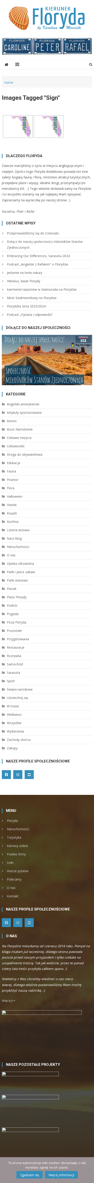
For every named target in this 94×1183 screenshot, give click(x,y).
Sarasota (13, 672)
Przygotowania (18, 639)
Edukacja (13, 463)
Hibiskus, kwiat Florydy (23, 281)
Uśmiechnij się (17, 698)
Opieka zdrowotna (20, 563)
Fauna (11, 471)
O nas (11, 555)
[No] (88, 1170)
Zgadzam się (29, 1175)
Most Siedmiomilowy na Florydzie (32, 298)
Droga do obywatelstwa (24, 454)
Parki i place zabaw (21, 572)
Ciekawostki (15, 446)
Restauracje (15, 647)
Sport (11, 681)
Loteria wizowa (18, 530)
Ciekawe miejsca (19, 438)
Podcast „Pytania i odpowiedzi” (30, 314)
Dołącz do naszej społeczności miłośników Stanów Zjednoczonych (45, 244)
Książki (12, 513)
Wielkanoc (14, 714)
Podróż (12, 605)
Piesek (11, 589)
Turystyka (14, 837)
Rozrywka (14, 656)
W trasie (13, 706)
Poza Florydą (16, 622)
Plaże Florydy (16, 597)
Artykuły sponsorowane (24, 412)
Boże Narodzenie (20, 429)
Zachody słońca (19, 740)
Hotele (12, 505)
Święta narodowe (20, 689)
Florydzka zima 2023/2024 (26, 306)
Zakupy (12, 748)
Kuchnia (12, 521)
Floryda (12, 820)
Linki (10, 862)
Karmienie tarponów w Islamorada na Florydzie (42, 289)
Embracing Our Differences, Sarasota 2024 (38, 256)
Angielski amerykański (23, 404)
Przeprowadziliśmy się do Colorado (33, 233)
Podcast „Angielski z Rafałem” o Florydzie (37, 264)
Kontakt (12, 896)
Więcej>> (8, 1000)
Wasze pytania (17, 871)
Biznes (12, 421)
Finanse (12, 479)
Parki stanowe (17, 580)
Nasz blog (14, 538)
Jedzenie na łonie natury (24, 272)
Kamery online (17, 846)
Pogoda (12, 614)
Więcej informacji (61, 1175)
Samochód (15, 664)
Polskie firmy (16, 854)
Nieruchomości (18, 547)
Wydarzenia (15, 731)
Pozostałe (14, 630)
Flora (10, 488)
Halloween (14, 496)
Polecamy (14, 879)
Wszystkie (14, 723)
